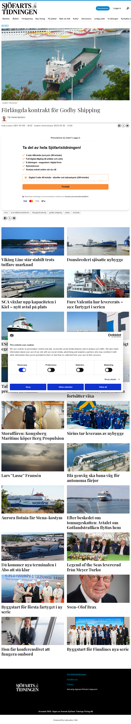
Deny (28, 387)
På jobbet (52, 19)
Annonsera (86, 19)
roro (6, 213)
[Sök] (128, 8)
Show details (110, 379)
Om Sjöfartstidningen (76, 674)
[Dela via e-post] (127, 126)
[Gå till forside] (49, 8)
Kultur (76, 19)
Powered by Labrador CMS (65, 720)
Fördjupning (27, 19)
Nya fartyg (40, 19)
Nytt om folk (64, 19)
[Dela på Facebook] (119, 126)
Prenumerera (102, 8)
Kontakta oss (72, 679)
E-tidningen (113, 19)
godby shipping (55, 213)
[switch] (51, 370)
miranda (76, 213)
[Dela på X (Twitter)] (123, 126)
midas (67, 213)
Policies (70, 684)
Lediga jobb (99, 19)
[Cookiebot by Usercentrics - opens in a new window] (110, 335)
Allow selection (65, 387)
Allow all (103, 387)
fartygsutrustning (39, 213)
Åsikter (16, 19)
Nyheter (6, 19)
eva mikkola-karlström (20, 213)
